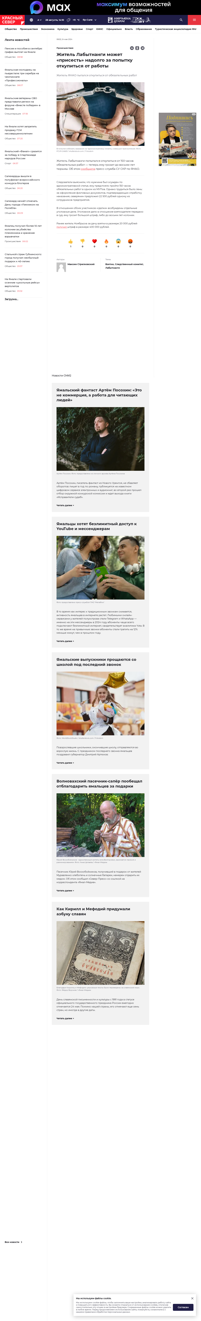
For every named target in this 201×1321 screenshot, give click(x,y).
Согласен (183, 1307)
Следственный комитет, (129, 264)
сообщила (88, 168)
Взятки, (110, 264)
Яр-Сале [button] (87, 19)
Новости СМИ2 (61, 375)
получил (62, 226)
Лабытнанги (112, 267)
